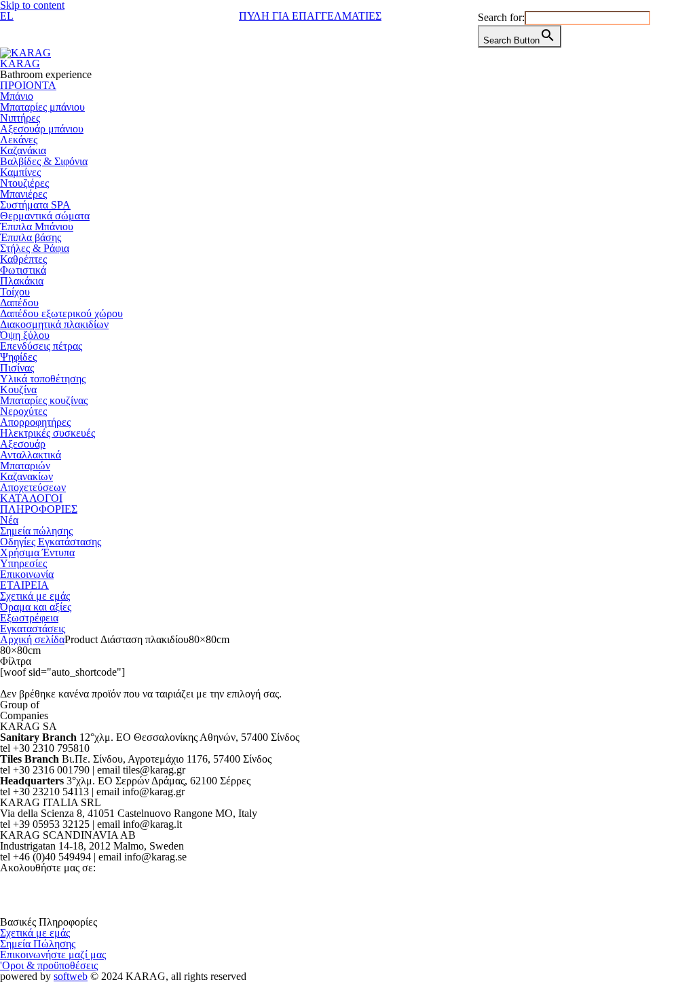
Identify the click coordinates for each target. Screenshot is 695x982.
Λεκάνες (18, 139)
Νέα (9, 520)
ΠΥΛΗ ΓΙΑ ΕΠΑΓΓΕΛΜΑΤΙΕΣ (310, 16)
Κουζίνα (18, 389)
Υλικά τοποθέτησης (43, 378)
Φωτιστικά (23, 270)
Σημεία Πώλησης (37, 943)
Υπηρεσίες (23, 563)
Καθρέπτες (23, 259)
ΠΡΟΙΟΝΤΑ (28, 85)
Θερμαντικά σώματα (45, 215)
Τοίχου (15, 291)
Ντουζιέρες (24, 183)
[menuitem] (7, 16)
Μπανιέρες (23, 194)
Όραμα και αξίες (35, 607)
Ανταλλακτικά (30, 454)
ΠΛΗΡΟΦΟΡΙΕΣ (38, 509)
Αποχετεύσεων (33, 487)
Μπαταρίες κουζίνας (44, 400)
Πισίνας (17, 368)
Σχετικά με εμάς (35, 596)
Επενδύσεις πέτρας (41, 346)
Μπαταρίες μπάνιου (42, 107)
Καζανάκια (23, 150)
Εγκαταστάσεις (32, 628)
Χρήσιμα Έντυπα (37, 552)
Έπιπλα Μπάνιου (36, 226)
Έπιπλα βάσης (30, 237)
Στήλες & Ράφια (34, 248)
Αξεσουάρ (22, 444)
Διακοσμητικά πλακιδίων (54, 324)
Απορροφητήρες (35, 422)
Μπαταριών (25, 465)
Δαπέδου (19, 302)
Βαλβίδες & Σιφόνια (44, 161)
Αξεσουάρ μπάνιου (41, 128)
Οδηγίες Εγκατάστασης (50, 541)
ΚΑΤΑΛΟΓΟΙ (31, 498)
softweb (71, 976)
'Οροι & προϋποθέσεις (49, 965)
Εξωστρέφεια (29, 617)
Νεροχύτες (23, 411)
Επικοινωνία (27, 574)
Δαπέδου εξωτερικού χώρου (61, 313)
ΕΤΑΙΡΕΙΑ (24, 585)
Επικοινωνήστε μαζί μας (53, 954)
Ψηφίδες (18, 357)
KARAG (20, 63)
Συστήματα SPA (35, 205)
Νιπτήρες (20, 118)
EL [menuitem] (7, 16)
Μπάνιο (16, 96)
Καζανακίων (26, 476)
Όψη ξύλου (25, 335)
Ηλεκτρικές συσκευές (47, 433)
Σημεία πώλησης (36, 531)
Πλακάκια (21, 281)
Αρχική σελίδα (32, 639)
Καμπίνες (20, 172)
